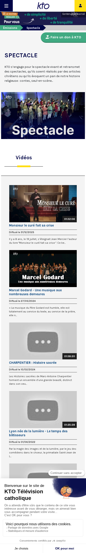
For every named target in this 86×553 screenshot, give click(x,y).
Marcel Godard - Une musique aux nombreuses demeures (35, 292)
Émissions (10, 28)
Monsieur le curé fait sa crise (31, 225)
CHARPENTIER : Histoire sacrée (32, 363)
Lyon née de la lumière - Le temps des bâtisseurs (38, 433)
